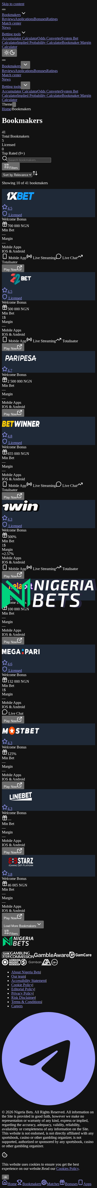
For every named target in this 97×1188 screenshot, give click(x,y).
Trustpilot (9, 949)
